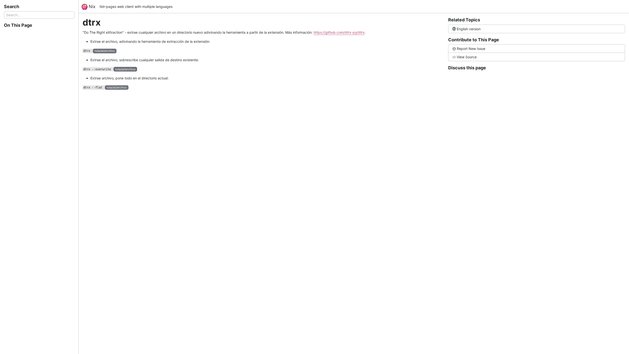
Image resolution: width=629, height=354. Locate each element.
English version (469, 29)
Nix (91, 6)
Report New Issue (471, 48)
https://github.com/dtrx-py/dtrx (339, 32)
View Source (467, 57)
